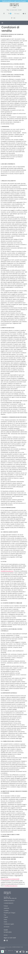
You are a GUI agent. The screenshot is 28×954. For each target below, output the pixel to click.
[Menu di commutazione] (2, 23)
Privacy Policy (17, 950)
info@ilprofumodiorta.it (7, 571)
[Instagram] (25, 13)
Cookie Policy (22, 950)
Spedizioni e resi (10, 950)
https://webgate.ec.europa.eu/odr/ (10, 879)
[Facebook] (23, 13)
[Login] (4, 13)
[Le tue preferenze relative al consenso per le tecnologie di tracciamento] (2, 951)
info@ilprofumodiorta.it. (11, 886)
